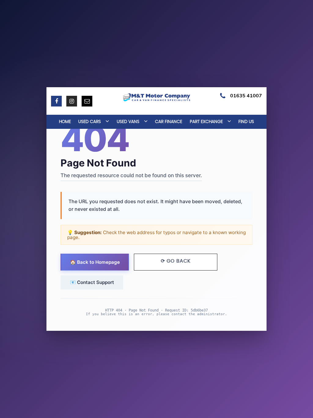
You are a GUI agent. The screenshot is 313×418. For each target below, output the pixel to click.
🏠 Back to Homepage (95, 262)
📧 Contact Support (92, 282)
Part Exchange (206, 122)
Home (65, 122)
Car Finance (168, 122)
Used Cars (89, 122)
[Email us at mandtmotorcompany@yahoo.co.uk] (87, 101)
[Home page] (156, 97)
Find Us (246, 122)
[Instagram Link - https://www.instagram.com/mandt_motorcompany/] (71, 101)
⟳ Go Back (175, 261)
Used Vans (128, 122)
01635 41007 (246, 95)
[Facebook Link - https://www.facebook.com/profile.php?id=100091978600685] (56, 101)
